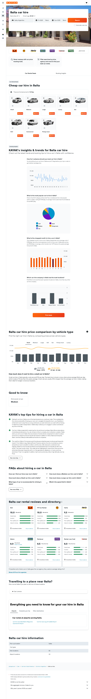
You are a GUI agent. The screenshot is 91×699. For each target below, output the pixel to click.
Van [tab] (53, 342)
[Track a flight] (3, 24)
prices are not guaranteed (44, 676)
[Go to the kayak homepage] (12, 3)
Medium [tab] (35, 342)
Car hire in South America (28, 666)
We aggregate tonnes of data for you (22, 685)
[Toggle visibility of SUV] (38, 223)
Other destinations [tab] (38, 611)
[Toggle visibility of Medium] (39, 226)
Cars (18, 666)
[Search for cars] (3, 15)
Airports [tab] (14, 611)
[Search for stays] (3, 12)
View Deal (20, 113)
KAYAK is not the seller (17, 682)
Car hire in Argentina (41, 666)
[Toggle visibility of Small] (52, 223)
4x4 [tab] (48, 342)
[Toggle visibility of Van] (38, 228)
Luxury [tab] (68, 342)
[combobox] (15, 16)
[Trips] (3, 29)
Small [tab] (28, 342)
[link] (49, 315)
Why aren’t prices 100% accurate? (21, 688)
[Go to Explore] (3, 20)
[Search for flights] (3, 8)
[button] (3, 3)
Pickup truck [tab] (60, 342)
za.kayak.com (12, 666)
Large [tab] (42, 342)
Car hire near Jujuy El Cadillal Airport (47, 622)
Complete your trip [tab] (24, 611)
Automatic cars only (81, 25)
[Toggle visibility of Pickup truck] (53, 226)
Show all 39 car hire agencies (17, 572)
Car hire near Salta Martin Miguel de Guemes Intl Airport (23, 622)
